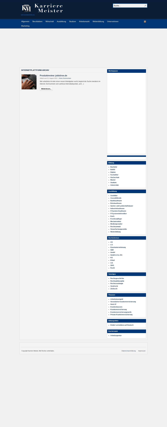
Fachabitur (114, 175)
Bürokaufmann (115, 203)
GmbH (112, 252)
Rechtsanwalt (115, 226)
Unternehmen (112, 21)
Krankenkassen (116, 307)
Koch (112, 216)
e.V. (111, 245)
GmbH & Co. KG (116, 255)
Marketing (25, 26)
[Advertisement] (83, 46)
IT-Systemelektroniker (118, 214)
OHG (112, 265)
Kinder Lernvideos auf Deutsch (121, 325)
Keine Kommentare (65, 78)
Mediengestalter (116, 224)
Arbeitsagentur (116, 335)
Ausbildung (61, 21)
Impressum (141, 351)
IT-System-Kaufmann (118, 211)
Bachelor (113, 167)
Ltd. (111, 263)
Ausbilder (114, 196)
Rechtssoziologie (116, 283)
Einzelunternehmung (118, 247)
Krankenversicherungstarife (121, 312)
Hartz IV (113, 304)
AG (111, 242)
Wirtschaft (50, 21)
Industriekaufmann (117, 208)
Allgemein (25, 21)
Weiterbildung (98, 21)
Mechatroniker (115, 221)
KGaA (112, 260)
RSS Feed (145, 22)
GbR (112, 250)
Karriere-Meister (44, 8)
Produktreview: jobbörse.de (53, 75)
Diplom (113, 172)
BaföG (112, 170)
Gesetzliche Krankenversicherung (123, 302)
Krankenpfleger (116, 219)
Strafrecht (114, 286)
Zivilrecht (113, 289)
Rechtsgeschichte (117, 278)
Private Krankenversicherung (121, 315)
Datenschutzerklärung (129, 351)
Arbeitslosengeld (116, 299)
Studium (72, 21)
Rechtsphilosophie (117, 281)
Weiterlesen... (46, 89)
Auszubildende (115, 198)
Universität (114, 185)
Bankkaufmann (116, 201)
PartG (112, 268)
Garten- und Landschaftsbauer (121, 206)
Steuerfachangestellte (118, 229)
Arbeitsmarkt (84, 21)
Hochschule (114, 177)
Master (113, 180)
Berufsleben (37, 21)
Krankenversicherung (118, 309)
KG (111, 258)
